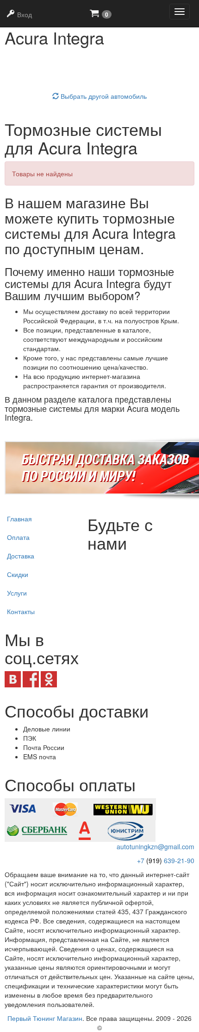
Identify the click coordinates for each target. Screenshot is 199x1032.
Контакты (21, 611)
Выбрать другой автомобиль (103, 96)
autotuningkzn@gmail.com (155, 846)
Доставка (20, 555)
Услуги (17, 592)
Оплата (18, 537)
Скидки (17, 574)
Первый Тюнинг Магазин (44, 1018)
